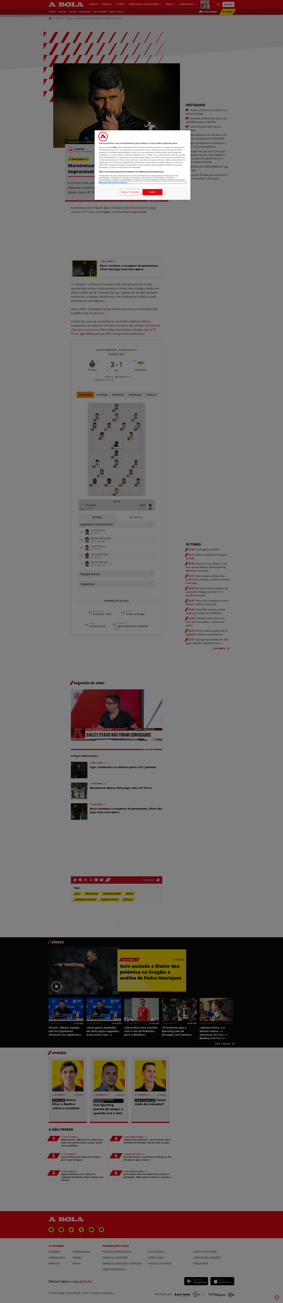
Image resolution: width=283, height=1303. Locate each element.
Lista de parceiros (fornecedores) (113, 183)
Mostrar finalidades (130, 192)
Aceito (152, 192)
